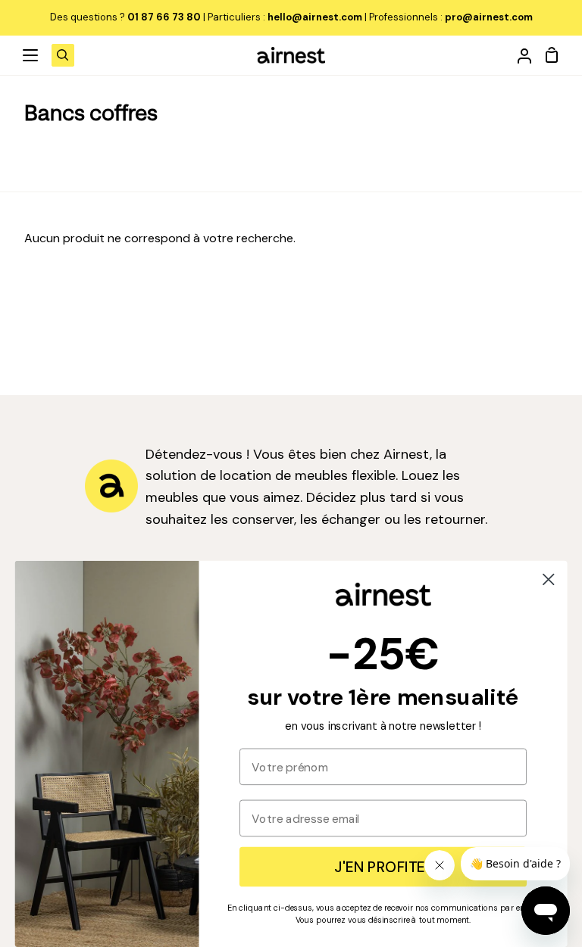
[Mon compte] (518, 55)
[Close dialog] (549, 579)
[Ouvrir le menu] (31, 55)
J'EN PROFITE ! (382, 866)
